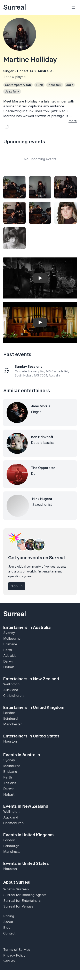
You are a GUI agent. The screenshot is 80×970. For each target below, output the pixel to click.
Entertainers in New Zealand (31, 678)
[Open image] (14, 187)
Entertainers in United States (31, 736)
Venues (9, 961)
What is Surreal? (16, 889)
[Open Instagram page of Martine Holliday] (6, 126)
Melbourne (12, 638)
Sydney (9, 633)
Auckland (10, 690)
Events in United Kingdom (28, 834)
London (9, 713)
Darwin (8, 661)
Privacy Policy (14, 955)
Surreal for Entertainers (22, 901)
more (73, 121)
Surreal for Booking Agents (24, 895)
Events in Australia (21, 754)
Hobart (8, 667)
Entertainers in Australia (27, 627)
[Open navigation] (73, 7)
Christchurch (13, 696)
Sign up (17, 586)
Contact (9, 933)
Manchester (12, 724)
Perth (7, 650)
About (8, 922)
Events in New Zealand (25, 806)
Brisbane (10, 644)
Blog (6, 927)
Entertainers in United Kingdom (33, 707)
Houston (10, 741)
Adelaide (9, 656)
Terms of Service (16, 950)
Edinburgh (11, 718)
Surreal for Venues (18, 906)
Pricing (8, 916)
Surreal (14, 7)
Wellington (11, 684)
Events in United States (26, 863)
